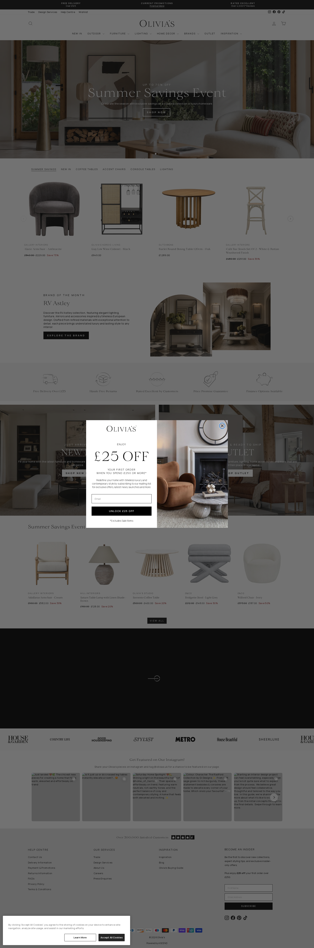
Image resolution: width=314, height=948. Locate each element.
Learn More (80, 937)
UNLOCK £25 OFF (121, 511)
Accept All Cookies (111, 937)
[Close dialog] (222, 426)
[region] (66, 930)
